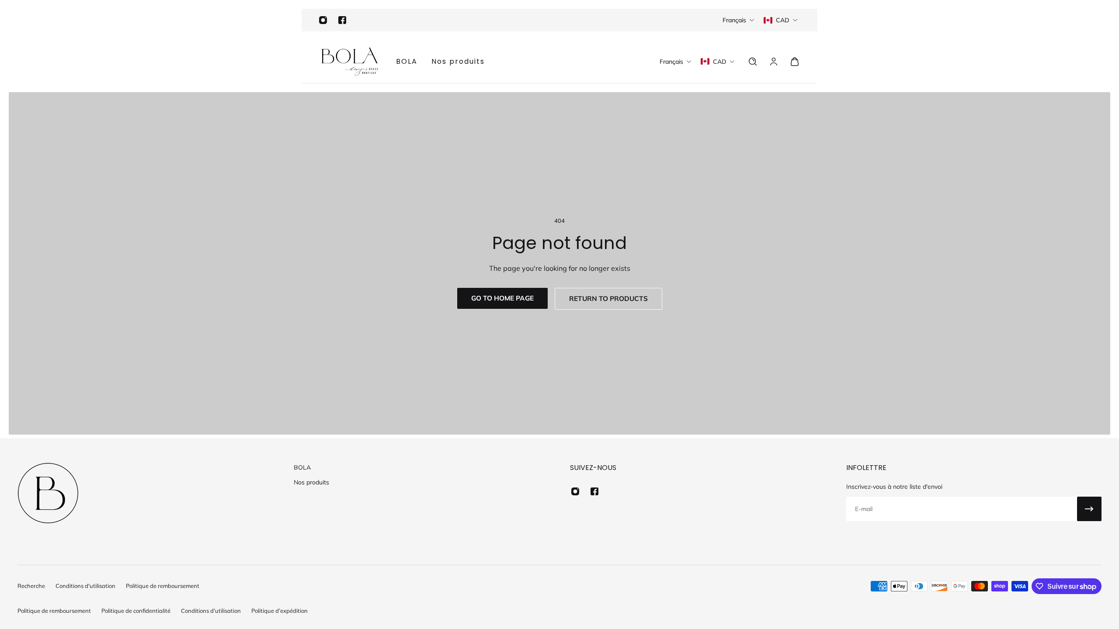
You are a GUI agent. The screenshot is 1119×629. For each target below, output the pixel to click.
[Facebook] (342, 20)
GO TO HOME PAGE (502, 298)
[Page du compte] (773, 61)
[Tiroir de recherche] (752, 61)
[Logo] (349, 61)
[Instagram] (323, 20)
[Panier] (794, 61)
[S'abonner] (1089, 509)
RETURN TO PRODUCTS (608, 298)
